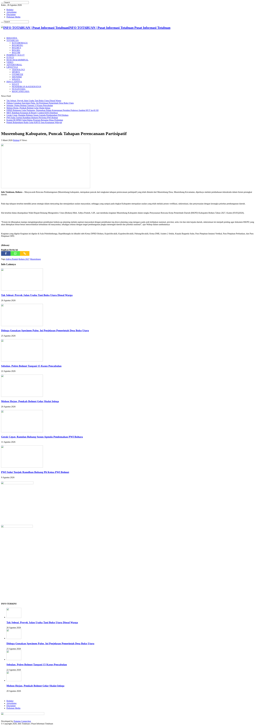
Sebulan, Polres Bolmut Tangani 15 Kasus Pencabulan (29, 105)
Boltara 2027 (24, 259)
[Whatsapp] (15, 253)
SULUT (15, 84)
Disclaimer (11, 14)
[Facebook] (6, 253)
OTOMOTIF (17, 74)
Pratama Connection (22, 721)
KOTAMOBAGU (20, 43)
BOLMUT (16, 48)
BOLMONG (17, 45)
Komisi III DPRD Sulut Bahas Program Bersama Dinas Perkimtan (34, 120)
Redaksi (9, 9)
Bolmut (16, 140)
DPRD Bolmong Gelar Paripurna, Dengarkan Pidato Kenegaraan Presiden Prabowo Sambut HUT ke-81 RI (52, 110)
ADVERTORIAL (14, 65)
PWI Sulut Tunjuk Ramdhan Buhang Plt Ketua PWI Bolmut (32, 117)
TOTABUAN (12, 40)
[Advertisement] (21, 582)
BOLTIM (16, 52)
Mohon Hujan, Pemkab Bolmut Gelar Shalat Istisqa (28, 108)
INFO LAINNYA (14, 82)
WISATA (16, 79)
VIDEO (9, 62)
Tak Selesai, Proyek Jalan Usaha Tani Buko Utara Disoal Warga (33, 100)
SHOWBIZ (17, 77)
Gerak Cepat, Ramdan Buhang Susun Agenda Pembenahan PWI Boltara (37, 115)
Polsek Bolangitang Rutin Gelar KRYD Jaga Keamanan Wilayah (34, 122)
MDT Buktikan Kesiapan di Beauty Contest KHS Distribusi (32, 113)
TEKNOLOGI (18, 69)
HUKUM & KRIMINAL (17, 60)
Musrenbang (35, 259)
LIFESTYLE (12, 67)
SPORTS (16, 72)
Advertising (11, 12)
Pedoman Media (13, 17)
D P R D (10, 57)
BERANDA (11, 38)
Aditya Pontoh (12, 259)
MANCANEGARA (20, 91)
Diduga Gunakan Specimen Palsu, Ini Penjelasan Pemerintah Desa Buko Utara (40, 103)
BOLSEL (16, 50)
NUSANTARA (18, 89)
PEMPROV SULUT (15, 55)
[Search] (2, 3)
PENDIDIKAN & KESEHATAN (26, 86)
